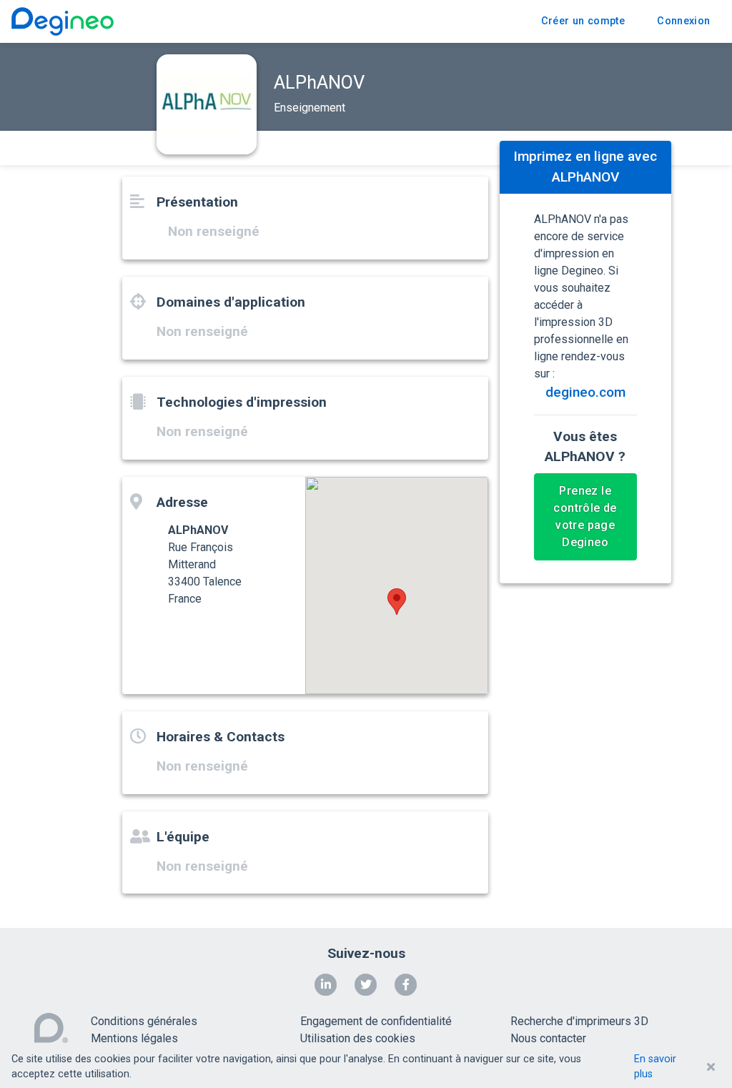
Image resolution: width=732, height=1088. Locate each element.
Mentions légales (134, 1038)
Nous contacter (548, 1038)
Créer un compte (583, 21)
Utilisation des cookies (357, 1038)
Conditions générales (144, 1021)
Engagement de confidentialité (376, 1021)
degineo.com (585, 392)
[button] (397, 601)
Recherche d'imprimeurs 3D (579, 1021)
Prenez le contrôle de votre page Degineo (584, 516)
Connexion (683, 21)
